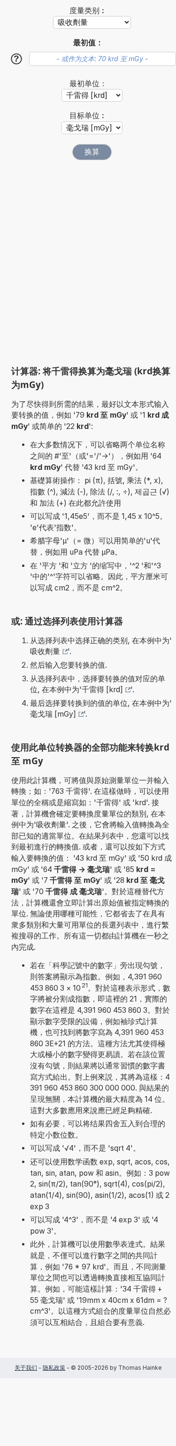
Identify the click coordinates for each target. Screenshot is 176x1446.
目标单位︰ (88, 115)
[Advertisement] (88, 262)
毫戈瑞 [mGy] (53, 714)
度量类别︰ (88, 10)
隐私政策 (54, 1367)
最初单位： (88, 83)
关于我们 (26, 1367)
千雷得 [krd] (102, 689)
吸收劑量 (45, 651)
